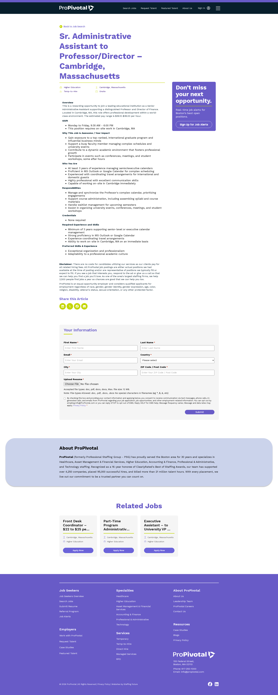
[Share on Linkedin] (62, 306)
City (67, 367)
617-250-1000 (189, 668)
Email (68, 354)
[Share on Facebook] (77, 306)
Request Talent (149, 8)
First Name (71, 342)
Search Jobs (129, 8)
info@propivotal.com (192, 671)
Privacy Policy (79, 405)
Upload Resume (74, 379)
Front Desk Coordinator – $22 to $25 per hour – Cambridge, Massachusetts (75, 525)
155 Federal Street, (183, 661)
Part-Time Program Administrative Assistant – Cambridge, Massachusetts (116, 525)
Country (145, 354)
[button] (204, 8)
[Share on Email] (84, 306)
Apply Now (78, 550)
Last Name (147, 342)
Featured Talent (169, 8)
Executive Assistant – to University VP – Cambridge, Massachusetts (157, 525)
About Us (187, 8)
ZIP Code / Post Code (154, 367)
